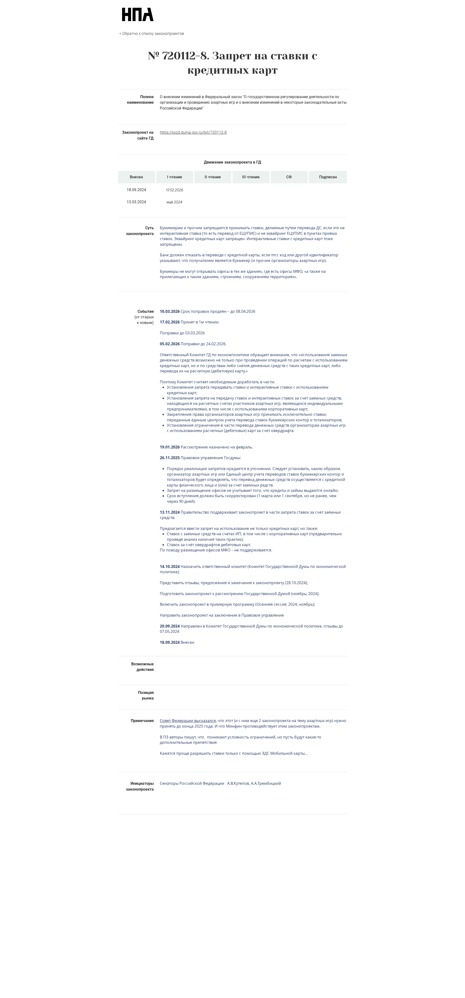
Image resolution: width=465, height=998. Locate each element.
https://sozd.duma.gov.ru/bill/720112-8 (193, 132)
